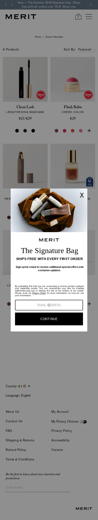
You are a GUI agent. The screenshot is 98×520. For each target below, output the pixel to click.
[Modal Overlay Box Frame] (49, 260)
